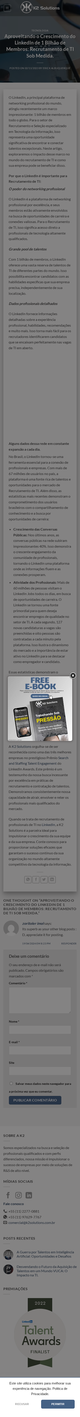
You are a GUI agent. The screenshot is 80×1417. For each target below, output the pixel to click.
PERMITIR (57, 1404)
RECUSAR (22, 1404)
